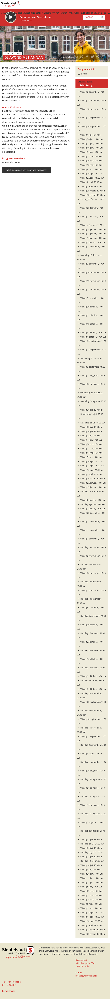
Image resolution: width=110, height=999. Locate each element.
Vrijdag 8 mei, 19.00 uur (91, 903)
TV (53, 13)
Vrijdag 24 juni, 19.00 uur (91, 139)
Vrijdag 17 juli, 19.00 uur (91, 856)
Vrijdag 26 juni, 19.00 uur (91, 873)
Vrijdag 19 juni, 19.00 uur (91, 878)
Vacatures (74, 13)
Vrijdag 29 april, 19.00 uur (92, 173)
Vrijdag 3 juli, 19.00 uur (90, 869)
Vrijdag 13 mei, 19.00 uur (91, 165)
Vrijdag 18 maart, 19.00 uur (92, 195)
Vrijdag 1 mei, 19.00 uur (91, 908)
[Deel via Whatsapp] (81, 57)
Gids (20, 13)
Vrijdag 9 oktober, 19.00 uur (93, 676)
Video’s (47, 13)
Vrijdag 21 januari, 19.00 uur (93, 233)
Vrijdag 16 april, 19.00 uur (92, 470)
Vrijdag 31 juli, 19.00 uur (91, 839)
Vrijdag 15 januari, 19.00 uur (93, 487)
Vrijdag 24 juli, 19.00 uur (91, 848)
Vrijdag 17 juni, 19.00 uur (91, 143)
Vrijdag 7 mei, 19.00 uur (91, 457)
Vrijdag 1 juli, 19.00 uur (90, 134)
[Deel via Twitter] (92, 57)
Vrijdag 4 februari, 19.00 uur (93, 225)
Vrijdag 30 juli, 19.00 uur (91, 409)
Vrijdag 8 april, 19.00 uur (91, 182)
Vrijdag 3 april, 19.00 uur (91, 925)
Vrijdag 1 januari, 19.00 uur (92, 508)
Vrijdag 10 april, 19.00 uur (92, 921)
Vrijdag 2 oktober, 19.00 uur (93, 689)
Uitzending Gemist (33, 13)
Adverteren (61, 13)
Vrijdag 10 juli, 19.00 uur (91, 865)
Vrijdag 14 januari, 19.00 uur (93, 238)
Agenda (13, 13)
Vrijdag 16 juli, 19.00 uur (91, 431)
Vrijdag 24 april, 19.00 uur (92, 912)
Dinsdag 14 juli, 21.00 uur (92, 861)
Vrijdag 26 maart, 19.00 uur (92, 478)
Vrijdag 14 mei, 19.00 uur (91, 452)
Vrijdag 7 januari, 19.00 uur (92, 242)
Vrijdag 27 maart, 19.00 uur (92, 929)
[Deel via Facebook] (87, 57)
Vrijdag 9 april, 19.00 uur (91, 474)
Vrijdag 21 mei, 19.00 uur (91, 448)
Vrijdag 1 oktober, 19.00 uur (93, 336)
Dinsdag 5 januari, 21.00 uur (93, 504)
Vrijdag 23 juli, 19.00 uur (91, 427)
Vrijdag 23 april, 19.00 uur (92, 465)
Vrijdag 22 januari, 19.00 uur (93, 482)
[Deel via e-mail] (103, 57)
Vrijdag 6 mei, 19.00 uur (91, 169)
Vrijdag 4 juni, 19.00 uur (91, 439)
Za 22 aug (105, 13)
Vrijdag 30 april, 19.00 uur (92, 461)
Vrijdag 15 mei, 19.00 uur (91, 899)
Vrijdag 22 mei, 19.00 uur (91, 895)
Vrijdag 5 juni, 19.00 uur (91, 886)
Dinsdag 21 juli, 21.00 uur (92, 852)
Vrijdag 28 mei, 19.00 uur (91, 444)
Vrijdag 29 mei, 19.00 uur (91, 891)
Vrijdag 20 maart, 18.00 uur (92, 934)
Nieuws (4, 13)
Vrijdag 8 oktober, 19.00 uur (93, 332)
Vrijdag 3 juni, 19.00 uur (91, 152)
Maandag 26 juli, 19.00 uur (92, 422)
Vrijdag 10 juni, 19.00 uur (91, 147)
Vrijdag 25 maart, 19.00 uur (92, 190)
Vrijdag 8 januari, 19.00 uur (92, 500)
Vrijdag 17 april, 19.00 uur (92, 916)
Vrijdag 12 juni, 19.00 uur (91, 882)
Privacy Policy (8, 991)
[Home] (10, 3)
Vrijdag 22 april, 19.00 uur (92, 177)
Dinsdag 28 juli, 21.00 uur (92, 843)
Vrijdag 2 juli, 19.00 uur (90, 435)
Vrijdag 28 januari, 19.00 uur (93, 229)
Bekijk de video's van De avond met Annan (26, 169)
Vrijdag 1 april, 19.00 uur (91, 186)
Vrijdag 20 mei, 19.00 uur (91, 160)
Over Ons (85, 13)
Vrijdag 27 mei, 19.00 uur (91, 156)
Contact (95, 13)
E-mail (83, 73)
